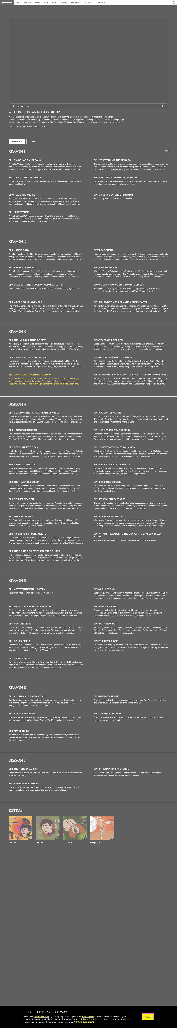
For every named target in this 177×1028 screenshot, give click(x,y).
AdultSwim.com (41, 1016)
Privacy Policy (87, 1019)
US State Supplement (84, 1021)
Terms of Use (88, 1016)
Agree (148, 1017)
